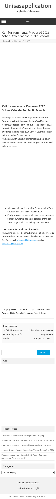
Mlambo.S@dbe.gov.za (27, 240)
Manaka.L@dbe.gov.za (12, 243)
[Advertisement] (28, 72)
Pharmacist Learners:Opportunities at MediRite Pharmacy (26, 445)
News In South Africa (20, 309)
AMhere (10, 41)
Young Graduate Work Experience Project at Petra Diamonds (27, 440)
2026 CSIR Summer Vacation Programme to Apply (22, 436)
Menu (28, 21)
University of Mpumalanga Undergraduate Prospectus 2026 (41, 334)
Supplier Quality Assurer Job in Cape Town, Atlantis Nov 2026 (27, 450)
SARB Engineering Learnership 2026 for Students (13, 334)
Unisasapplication (28, 6)
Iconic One (13, 496)
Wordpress (41, 496)
